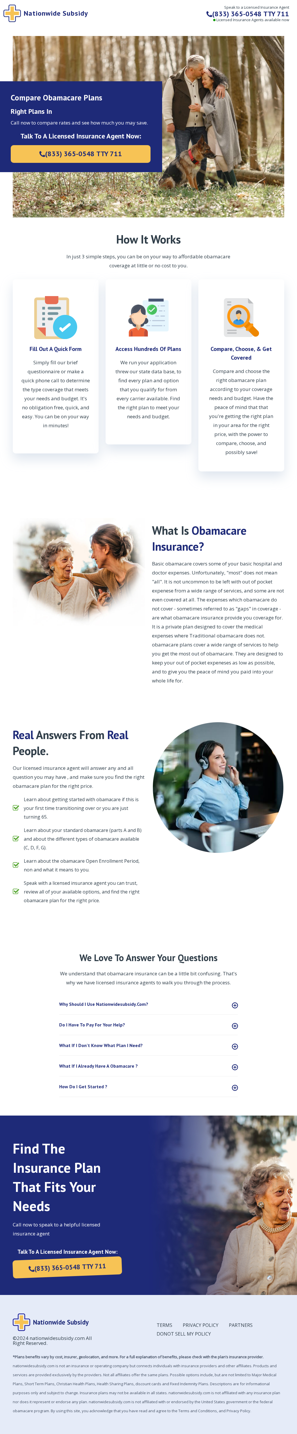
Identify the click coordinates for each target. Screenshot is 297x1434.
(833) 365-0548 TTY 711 (83, 153)
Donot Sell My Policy (184, 1334)
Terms (164, 1325)
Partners (241, 1325)
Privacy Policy (200, 1325)
